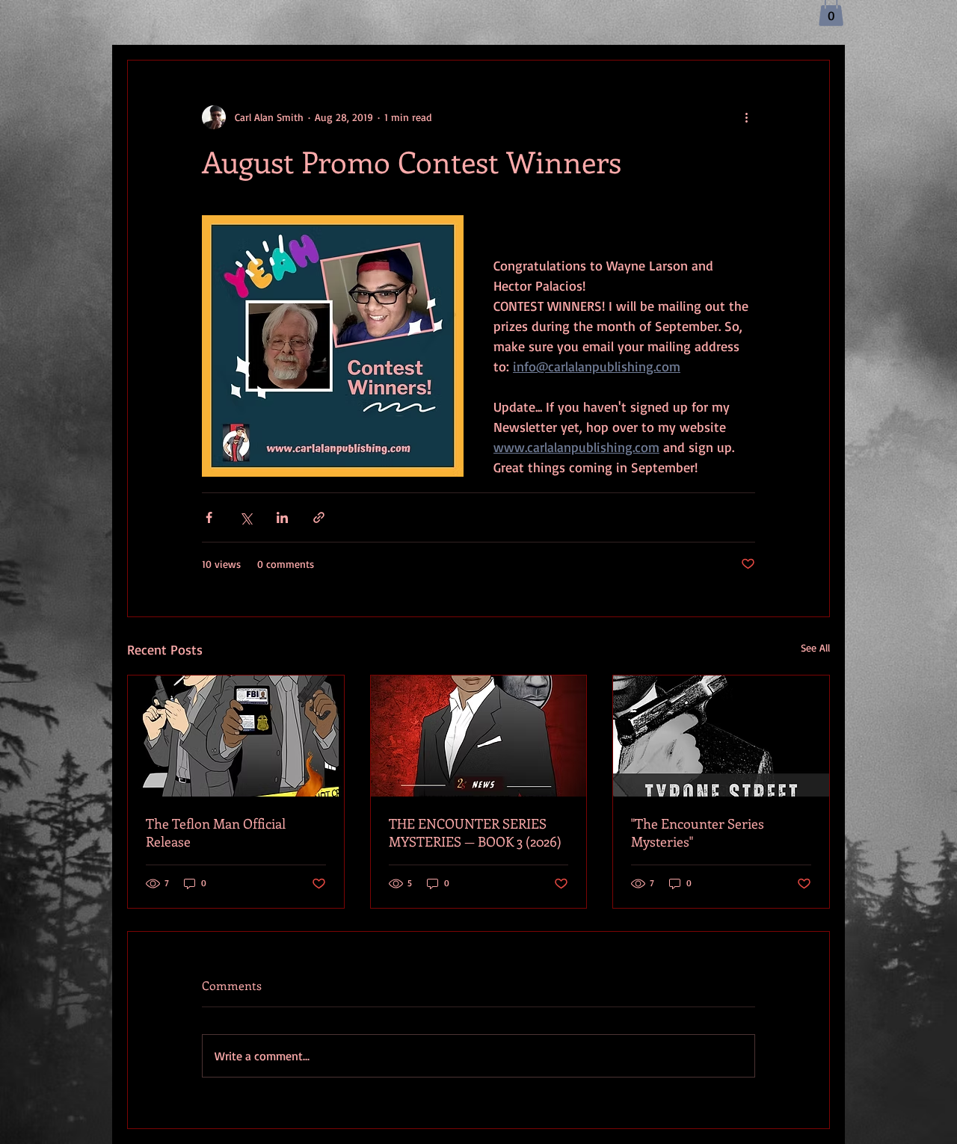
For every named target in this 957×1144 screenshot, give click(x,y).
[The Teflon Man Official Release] (236, 736)
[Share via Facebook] (209, 517)
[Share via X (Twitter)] (246, 517)
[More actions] (746, 117)
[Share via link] (319, 517)
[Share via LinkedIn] (282, 517)
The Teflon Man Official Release (216, 832)
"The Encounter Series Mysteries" (697, 832)
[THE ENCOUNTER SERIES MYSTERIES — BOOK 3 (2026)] (479, 736)
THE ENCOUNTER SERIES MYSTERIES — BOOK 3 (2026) (475, 832)
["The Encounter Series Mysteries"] (721, 736)
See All (815, 647)
